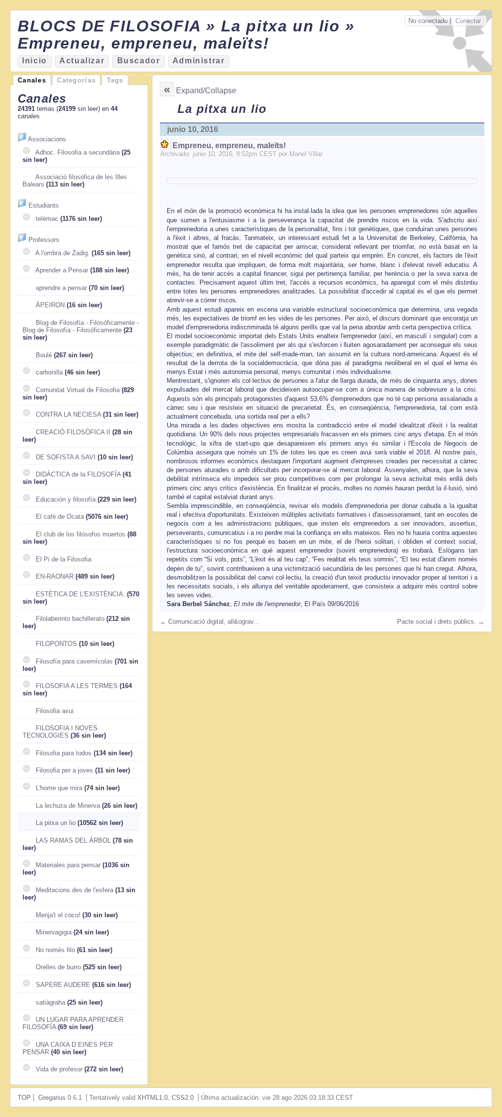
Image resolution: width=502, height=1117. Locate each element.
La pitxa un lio (55, 822)
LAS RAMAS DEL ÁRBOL (73, 840)
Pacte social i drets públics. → (440, 621)
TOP (24, 1097)
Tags (115, 80)
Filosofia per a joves (64, 770)
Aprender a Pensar (61, 270)
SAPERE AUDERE (63, 984)
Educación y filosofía (66, 499)
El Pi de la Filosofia (63, 559)
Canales (32, 80)
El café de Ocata (60, 516)
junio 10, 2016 (192, 129)
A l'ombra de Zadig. (62, 253)
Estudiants (43, 205)
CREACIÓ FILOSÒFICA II (73, 432)
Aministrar (199, 60)
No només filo (55, 950)
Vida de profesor (59, 1069)
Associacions (47, 139)
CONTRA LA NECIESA (68, 414)
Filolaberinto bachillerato (70, 618)
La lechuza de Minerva (68, 805)
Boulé (44, 355)
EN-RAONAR (55, 576)
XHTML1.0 (152, 1097)
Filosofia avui (55, 711)
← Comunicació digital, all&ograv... (209, 621)
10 (211, 154)
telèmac (47, 218)
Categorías (76, 80)
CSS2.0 (183, 1097)
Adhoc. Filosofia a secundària (77, 152)
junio (199, 154)
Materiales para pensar (68, 865)
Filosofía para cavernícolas (74, 661)
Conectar (468, 21)
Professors (43, 239)
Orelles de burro (58, 967)
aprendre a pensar (61, 288)
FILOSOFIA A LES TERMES (77, 686)
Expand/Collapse (206, 90)
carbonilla (49, 372)
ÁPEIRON (50, 305)
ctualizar (81, 60)
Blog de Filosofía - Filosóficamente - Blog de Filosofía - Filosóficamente (81, 326)
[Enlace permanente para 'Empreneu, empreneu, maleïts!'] (165, 145)
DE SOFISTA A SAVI (66, 457)
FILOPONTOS (56, 643)
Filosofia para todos (64, 753)
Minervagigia (54, 932)
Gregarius (52, 1097)
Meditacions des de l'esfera (74, 890)
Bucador (138, 60)
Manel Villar (306, 154)
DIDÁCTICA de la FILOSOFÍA (78, 474)
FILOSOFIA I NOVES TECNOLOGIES (60, 731)
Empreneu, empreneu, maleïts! (229, 145)
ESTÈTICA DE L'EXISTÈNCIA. (80, 594)
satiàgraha (50, 1002)
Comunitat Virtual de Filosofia (78, 390)
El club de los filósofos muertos (81, 534)
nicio (34, 60)
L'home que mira (59, 788)
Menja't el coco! (58, 915)
